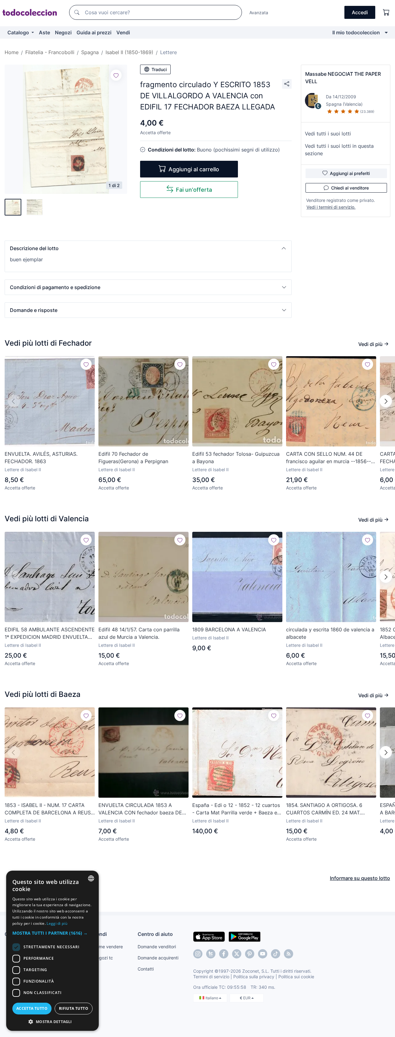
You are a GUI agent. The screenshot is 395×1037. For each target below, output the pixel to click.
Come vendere (108, 946)
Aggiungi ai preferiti (350, 173)
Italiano (212, 998)
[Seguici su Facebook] (223, 953)
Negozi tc (103, 957)
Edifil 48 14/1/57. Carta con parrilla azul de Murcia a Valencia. (139, 633)
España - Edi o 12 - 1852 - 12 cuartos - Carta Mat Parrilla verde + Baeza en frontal (236, 809)
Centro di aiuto (155, 934)
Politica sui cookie (296, 976)
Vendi (123, 32)
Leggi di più (57, 923)
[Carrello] (386, 12)
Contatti (146, 968)
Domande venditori (157, 946)
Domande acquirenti (158, 957)
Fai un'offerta (194, 189)
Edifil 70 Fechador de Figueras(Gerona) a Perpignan (133, 457)
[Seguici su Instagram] (197, 953)
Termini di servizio (211, 976)
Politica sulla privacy (253, 976)
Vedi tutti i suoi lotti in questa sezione (339, 149)
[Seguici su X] (236, 953)
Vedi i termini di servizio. (331, 207)
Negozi (63, 32)
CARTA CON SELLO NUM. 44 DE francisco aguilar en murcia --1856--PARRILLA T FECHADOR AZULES (328, 458)
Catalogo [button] (18, 32)
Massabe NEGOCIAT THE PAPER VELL (343, 77)
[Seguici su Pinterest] (249, 953)
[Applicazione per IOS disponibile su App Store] (209, 936)
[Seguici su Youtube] (262, 953)
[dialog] (52, 951)
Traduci (159, 69)
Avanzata (258, 12)
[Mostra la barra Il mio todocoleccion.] (386, 32)
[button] (148, 248)
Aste (44, 32)
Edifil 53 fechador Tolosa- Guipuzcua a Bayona (236, 457)
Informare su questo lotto (360, 878)
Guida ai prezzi (94, 32)
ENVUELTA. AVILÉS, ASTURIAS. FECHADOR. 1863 (41, 457)
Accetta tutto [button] (32, 1008)
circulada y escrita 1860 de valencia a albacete (330, 633)
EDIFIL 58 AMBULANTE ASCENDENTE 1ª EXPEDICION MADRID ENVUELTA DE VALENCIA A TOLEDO (50, 633)
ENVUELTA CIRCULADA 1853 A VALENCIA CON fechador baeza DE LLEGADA (140, 809)
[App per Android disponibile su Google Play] (244, 936)
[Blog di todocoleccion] (288, 953)
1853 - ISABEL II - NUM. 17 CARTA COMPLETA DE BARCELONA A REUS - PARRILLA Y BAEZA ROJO (49, 809)
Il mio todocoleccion (356, 32)
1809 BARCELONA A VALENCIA (229, 629)
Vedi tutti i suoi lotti (328, 133)
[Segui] (116, 75)
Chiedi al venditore (350, 187)
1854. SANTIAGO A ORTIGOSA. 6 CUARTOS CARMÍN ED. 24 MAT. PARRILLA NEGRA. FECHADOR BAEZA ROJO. (330, 809)
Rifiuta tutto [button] (73, 1008)
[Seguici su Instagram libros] (210, 953)
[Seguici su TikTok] (275, 953)
